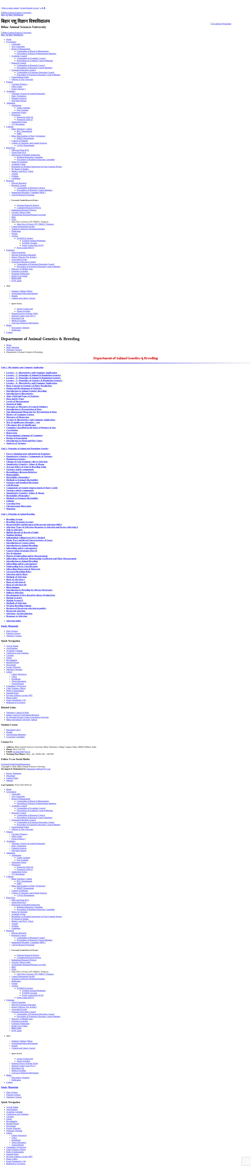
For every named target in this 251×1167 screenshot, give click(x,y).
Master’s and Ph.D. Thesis (22, 171)
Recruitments (11, 660)
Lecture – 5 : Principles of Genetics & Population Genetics (34, 380)
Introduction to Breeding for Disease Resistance (29, 590)
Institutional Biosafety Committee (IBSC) (29, 192)
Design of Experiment (16, 438)
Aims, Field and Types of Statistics (22, 396)
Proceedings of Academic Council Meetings (35, 61)
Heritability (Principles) (18, 477)
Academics (10, 91)
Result (9, 662)
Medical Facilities (19, 320)
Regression (11, 433)
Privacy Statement (13, 773)
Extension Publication (21, 274)
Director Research (19, 183)
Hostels (15, 296)
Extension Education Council (24, 70)
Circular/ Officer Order (21, 212)
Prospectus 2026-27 (25, 119)
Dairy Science (12, 631)
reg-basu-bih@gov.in (21, 752)
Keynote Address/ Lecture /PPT (19, 695)
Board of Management (21, 49)
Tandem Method (14, 535)
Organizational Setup (20, 77)
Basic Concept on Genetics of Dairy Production (29, 386)
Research (10, 181)
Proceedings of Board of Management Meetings (36, 53)
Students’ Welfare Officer (22, 291)
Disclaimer (10, 776)
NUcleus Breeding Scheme (18, 605)
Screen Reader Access (29, 8)
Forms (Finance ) (19, 89)
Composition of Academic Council (31, 58)
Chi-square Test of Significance (21, 425)
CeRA (14, 676)
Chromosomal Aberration (18, 506)
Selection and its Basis (17, 574)
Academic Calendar (14, 651)
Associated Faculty (19, 259)
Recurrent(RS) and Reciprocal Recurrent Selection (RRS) (34, 524)
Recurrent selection (15, 611)
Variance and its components (20, 469)
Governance (11, 42)
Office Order (17, 86)
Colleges (9, 126)
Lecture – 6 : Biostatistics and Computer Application (31, 383)
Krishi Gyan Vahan (19, 276)
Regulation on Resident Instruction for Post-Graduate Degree (37, 166)
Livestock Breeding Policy (19, 571)
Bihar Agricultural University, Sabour (21, 720)
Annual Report (18, 684)
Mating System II (14, 600)
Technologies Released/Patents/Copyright (29, 215)
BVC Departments (24, 131)
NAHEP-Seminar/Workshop (34, 241)
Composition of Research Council (31, 65)
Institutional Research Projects (24, 210)
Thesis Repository (19, 681)
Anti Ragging (12, 648)
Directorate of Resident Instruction (26, 155)
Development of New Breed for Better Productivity (30, 595)
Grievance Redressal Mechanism (25, 323)
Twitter (12, 764)
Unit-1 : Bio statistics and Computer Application (22, 367)
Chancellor (16, 44)
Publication (16, 231)
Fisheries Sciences (19, 98)
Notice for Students (19, 162)
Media (9, 325)
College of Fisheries (20, 141)
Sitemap (9, 780)
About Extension (18, 252)
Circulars (10, 655)
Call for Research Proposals (23, 195)
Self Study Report (19, 101)
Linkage (10, 501)
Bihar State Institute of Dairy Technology (28, 136)
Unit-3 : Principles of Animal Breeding (18, 514)
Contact (9, 332)
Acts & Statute (12, 646)
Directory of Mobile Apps (22, 269)
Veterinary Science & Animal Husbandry (28, 93)
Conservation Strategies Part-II (21, 550)
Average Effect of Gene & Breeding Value (26, 467)
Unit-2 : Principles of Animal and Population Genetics (24, 448)
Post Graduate (22, 110)
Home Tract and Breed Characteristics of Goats (29, 540)
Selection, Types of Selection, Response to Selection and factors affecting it (42, 527)
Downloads (11, 665)
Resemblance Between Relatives (21, 472)
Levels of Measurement (17, 401)
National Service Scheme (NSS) (25, 313)
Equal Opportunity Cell (16, 700)
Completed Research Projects (29, 208)
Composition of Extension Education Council (35, 72)
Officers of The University (22, 79)
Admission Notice (19, 112)
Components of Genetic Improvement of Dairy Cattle (32, 488)
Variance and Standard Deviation (22, 482)
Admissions (16, 105)
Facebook (5, 764)
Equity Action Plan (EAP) (33, 245)
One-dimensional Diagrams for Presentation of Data (31, 412)
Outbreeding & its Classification (22, 566)
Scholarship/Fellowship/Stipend (25, 293)
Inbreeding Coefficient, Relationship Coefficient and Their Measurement (41, 558)
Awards (15, 174)
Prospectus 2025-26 (25, 117)
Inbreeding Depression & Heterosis (23, 569)
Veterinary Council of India (17, 712)
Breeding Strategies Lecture (19, 522)
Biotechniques (13, 587)
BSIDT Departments (25, 138)
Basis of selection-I (15, 579)
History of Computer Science (20, 414)
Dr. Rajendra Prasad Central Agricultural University (27, 717)
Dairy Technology (19, 96)
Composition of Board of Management (33, 51)
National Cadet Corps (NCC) (24, 316)
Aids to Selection (14, 530)
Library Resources (19, 674)
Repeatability (12, 474)
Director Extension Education (24, 255)
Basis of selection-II (15, 582)
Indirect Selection (14, 592)
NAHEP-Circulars (29, 243)
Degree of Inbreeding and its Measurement (27, 556)
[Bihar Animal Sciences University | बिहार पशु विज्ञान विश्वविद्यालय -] (17, 15)
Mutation (10, 508)
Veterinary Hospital (14, 669)
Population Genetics (16, 459)
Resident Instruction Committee (30, 157)
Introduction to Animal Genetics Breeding (26, 391)
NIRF (19, 134)
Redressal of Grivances (15, 702)
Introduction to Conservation (20, 543)
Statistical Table (14, 404)
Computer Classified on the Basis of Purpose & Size (31, 427)
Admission (10, 103)
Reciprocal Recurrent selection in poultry (26, 608)
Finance (9, 82)
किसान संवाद (16, 278)
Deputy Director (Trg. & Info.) (24, 257)
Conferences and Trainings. (17, 653)
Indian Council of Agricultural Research (22, 715)
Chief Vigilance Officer (16, 688)
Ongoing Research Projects (28, 205)
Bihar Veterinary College (22, 129)
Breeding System (14, 519)
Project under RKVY (25, 248)
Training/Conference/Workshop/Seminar (28, 229)
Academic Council (19, 56)
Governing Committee (15, 737)
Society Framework (25, 309)
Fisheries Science (13, 633)
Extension (10, 250)
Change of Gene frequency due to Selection (26, 461)
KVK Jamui (17, 281)
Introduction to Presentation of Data (24, 409)
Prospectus (16, 115)
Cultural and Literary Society (23, 298)
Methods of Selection (16, 577)
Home (8, 39)
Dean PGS (10, 148)
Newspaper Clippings (20, 328)
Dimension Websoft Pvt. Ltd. (39, 769)
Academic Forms (19, 164)
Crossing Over (13, 503)
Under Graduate (23, 108)
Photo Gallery (12, 698)
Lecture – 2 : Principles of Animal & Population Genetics (33, 375)
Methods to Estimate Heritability (22, 480)
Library (9, 672)
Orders (9, 658)
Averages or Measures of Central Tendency (27, 406)
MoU (14, 217)
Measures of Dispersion (17, 417)
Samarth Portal (12, 693)
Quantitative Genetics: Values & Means (25, 464)
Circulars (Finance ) (20, 84)
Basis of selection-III (16, 585)
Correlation (12, 430)
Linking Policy (12, 778)
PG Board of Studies (20, 169)
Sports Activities (23, 311)
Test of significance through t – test (23, 422)
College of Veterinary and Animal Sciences (29, 143)
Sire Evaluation (13, 553)
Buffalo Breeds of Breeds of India (22, 532)
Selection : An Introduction (19, 613)
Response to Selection (16, 616)
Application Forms (19, 122)
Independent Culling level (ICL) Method (25, 537)
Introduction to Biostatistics (19, 393)
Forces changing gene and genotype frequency (28, 454)
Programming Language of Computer (24, 435)
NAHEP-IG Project (25, 238)
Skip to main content (10, 8)
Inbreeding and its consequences (21, 548)
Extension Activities (20, 271)
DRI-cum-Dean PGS (20, 150)
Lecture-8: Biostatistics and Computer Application (30, 420)
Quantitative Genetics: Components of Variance (29, 456)
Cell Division (12, 485)
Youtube (18, 764)
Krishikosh (16, 679)
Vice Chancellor (18, 46)
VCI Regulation (18, 124)
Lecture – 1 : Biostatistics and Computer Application (31, 372)
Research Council (19, 63)
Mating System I (14, 598)
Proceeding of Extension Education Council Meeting (38, 75)
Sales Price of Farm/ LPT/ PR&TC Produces (35, 224)
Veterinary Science (14, 636)
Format (14, 233)
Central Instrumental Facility (23, 226)
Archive (15, 236)
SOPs (14, 219)
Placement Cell (18, 318)
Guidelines (16, 178)
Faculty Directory (13, 667)
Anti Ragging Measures (16, 734)
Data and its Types (15, 399)
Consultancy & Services (16, 686)
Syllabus (15, 176)
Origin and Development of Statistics (24, 388)
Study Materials (9, 626)
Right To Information (15, 691)
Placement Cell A (13, 730)
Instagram (26, 764)
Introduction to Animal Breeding (22, 545)
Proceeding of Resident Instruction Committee (36, 159)
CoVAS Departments (25, 145)
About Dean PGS (19, 152)
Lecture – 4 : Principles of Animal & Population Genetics (33, 378)
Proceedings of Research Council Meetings (34, 68)
